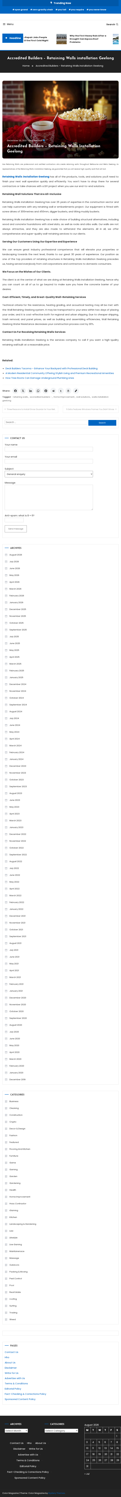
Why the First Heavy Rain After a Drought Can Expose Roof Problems (83, 39)
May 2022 (14, 881)
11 (93, 1448)
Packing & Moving (18, 1271)
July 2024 (14, 718)
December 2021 (17, 915)
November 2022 (17, 840)
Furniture (13, 1155)
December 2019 (17, 1079)
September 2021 (17, 936)
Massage (14, 1258)
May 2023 (14, 806)
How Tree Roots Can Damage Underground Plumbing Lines (40, 378)
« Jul (86, 1473)
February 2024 (16, 752)
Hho (7, 1357)
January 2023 (16, 827)
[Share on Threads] (68, 391)
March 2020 (15, 1059)
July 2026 (14, 561)
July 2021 (13, 950)
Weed (12, 1319)
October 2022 (16, 847)
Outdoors (14, 1264)
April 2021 (14, 970)
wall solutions (83, 396)
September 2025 (18, 629)
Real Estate (15, 1292)
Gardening (14, 1183)
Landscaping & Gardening (22, 1224)
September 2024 (18, 704)
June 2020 (14, 1038)
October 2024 (16, 697)
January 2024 (16, 759)
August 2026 (15, 554)
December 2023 (17, 766)
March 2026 (15, 588)
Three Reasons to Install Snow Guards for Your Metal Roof (32, 409)
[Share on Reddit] (53, 391)
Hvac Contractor (17, 1203)
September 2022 (18, 854)
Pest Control (15, 1278)
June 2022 (14, 875)
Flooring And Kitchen (19, 1149)
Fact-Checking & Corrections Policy (25, 1394)
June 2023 (14, 800)
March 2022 (15, 895)
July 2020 (14, 1031)
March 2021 (15, 977)
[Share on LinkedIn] (31, 391)
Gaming (13, 1169)
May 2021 (14, 963)
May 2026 (14, 575)
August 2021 (15, 943)
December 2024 (17, 684)
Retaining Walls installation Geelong (25, 176)
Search (110, 24)
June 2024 (14, 725)
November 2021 (17, 922)
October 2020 (16, 1011)
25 (93, 1460)
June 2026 (14, 568)
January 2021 (16, 990)
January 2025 (16, 677)
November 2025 (17, 616)
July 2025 (14, 636)
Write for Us (11, 1373)
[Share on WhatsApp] (38, 391)
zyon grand (21, 9)
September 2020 (18, 1018)
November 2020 (17, 1004)
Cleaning (14, 1108)
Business (13, 1101)
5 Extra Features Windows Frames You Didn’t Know (90, 409)
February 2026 (16, 595)
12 (99, 1448)
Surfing (13, 1305)
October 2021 (16, 929)
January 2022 (16, 909)
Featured (14, 1142)
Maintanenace (16, 1251)
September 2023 (18, 786)
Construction (16, 1114)
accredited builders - (41, 396)
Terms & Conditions (16, 1383)
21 (111, 1454)
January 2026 (16, 602)
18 (93, 1454)
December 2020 (17, 997)
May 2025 (14, 650)
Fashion (13, 1135)
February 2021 (16, 984)
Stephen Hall (35, 140)
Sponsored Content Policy (20, 1399)
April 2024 (14, 738)
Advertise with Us (15, 1378)
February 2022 (16, 902)
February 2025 (16, 670)
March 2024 (15, 745)
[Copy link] (76, 391)
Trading (13, 1312)
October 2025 (16, 622)
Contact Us (11, 1352)
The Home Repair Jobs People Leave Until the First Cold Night (26, 39)
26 (99, 1460)
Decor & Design (17, 1128)
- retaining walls (20, 396)
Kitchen (13, 1217)
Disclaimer (11, 1367)
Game (12, 1162)
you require (77, 9)
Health (12, 1189)
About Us (10, 1362)
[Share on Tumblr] (61, 391)
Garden (13, 1176)
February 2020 (16, 1065)
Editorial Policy (13, 1388)
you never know (97, 9)
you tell (62, 9)
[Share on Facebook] (15, 391)
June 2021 (14, 956)
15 (117, 1448)
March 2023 (15, 820)
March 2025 (15, 663)
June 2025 (14, 643)
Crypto (12, 1121)
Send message (15, 528)
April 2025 (14, 656)
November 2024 (17, 691)
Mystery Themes (56, 1493)
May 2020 (14, 1045)
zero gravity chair (43, 9)
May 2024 (14, 731)
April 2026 (14, 582)
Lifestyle (13, 1237)
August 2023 (15, 793)
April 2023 (14, 813)
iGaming (13, 1210)
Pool (11, 1285)
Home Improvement (64, 396)
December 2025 (17, 609)
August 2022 (15, 861)
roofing (13, 1298)
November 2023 (17, 772)
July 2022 (14, 868)
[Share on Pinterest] (46, 391)
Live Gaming (15, 1244)
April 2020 (14, 1052)
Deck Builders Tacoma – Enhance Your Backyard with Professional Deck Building (52, 368)
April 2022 (14, 888)
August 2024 (15, 711)
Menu (10, 24)
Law (11, 1230)
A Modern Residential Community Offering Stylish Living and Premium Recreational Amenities (60, 373)
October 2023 (16, 779)
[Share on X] (23, 391)
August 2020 (15, 1024)
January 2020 (16, 1072)
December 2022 (17, 834)
